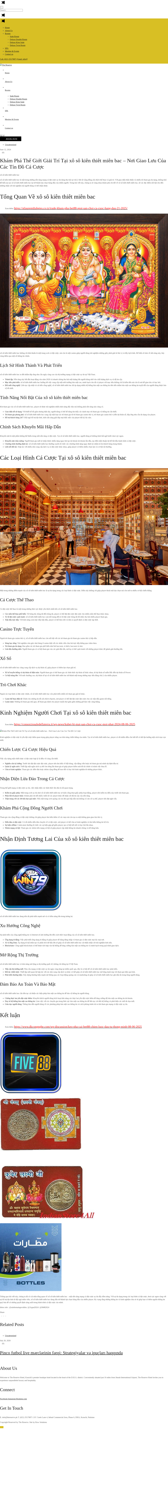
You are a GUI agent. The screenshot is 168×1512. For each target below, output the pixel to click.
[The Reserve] (6, 65)
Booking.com (21, 1399)
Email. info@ (22, 59)
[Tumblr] (6, 1315)
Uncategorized (10, 145)
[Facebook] (0, 62)
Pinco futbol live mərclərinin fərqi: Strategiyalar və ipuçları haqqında (61, 1352)
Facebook (4, 1399)
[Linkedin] (5, 1315)
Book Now (11, 139)
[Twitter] (3, 1315)
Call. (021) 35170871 (8, 59)
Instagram (12, 1399)
